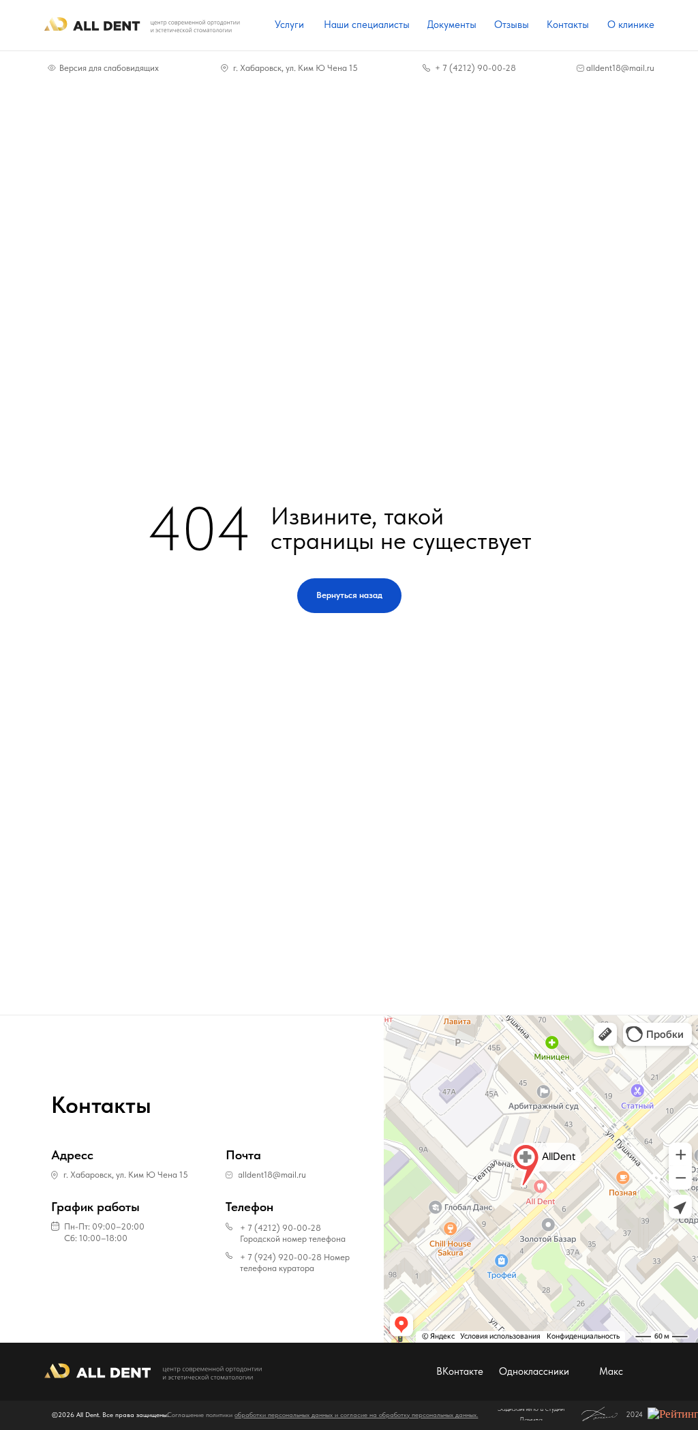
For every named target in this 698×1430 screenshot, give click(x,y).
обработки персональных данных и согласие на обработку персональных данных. (356, 1414)
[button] (116, 1227)
